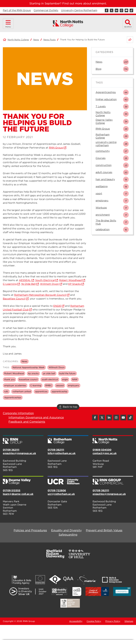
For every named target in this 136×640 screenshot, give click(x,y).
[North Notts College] (68, 23)
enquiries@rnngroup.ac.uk (19, 453)
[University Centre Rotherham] (68, 480)
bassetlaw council (28, 379)
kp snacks (33, 373)
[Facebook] (106, 10)
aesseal (60, 385)
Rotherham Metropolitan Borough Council (40, 294)
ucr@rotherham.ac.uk (61, 494)
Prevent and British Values (104, 530)
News (36, 39)
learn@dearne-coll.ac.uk (18, 494)
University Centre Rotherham (79, 10)
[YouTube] (126, 10)
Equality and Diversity (66, 530)
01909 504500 (102, 449)
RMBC (48, 385)
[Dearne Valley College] (23, 480)
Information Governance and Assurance (36, 417)
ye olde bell (49, 373)
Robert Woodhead (70, 280)
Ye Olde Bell (28, 283)
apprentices (41, 391)
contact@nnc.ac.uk (105, 453)
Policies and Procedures (30, 530)
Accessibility (75, 621)
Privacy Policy (112, 621)
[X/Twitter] (111, 10)
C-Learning (10, 283)
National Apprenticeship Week (28, 367)
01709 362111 (11, 449)
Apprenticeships (12, 397)
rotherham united (22, 391)
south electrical (50, 379)
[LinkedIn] (116, 10)
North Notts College (18, 39)
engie (65, 379)
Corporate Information (18, 413)
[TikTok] (131, 10)
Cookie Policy (94, 621)
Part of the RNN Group (17, 10)
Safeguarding (68, 534)
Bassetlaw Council (14, 298)
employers (73, 385)
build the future (67, 373)
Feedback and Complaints (26, 421)
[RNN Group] (23, 440)
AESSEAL (25, 280)
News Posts (49, 39)
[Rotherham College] (68, 440)
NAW (74, 379)
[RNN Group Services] (113, 480)
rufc (6, 391)
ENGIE (57, 305)
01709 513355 (11, 490)
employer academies (15, 385)
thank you (9, 379)
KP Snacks (74, 283)
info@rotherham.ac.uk (61, 453)
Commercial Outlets (46, 10)
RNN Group (56, 147)
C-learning (35, 385)
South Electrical (45, 280)
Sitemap (128, 621)
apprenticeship (59, 391)
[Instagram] (121, 10)
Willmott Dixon (49, 283)
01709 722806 (57, 490)
